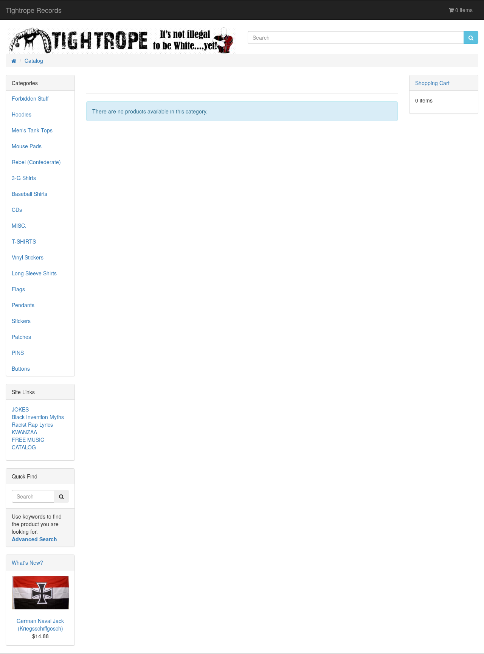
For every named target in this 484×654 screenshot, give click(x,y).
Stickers (21, 321)
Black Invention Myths (38, 417)
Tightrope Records (34, 10)
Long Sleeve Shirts (34, 273)
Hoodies (21, 114)
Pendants (23, 305)
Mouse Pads (27, 146)
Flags (18, 289)
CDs (17, 209)
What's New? (27, 562)
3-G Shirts (24, 178)
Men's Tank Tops (32, 130)
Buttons (21, 368)
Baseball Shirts (29, 193)
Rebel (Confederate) (36, 162)
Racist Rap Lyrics (32, 424)
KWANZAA (24, 432)
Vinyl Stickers (27, 257)
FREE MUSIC (28, 439)
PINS (18, 352)
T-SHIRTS (24, 241)
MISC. (19, 225)
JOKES (20, 409)
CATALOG (24, 447)
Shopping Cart (432, 83)
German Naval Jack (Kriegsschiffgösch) (40, 624)
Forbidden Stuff (30, 98)
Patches (21, 336)
